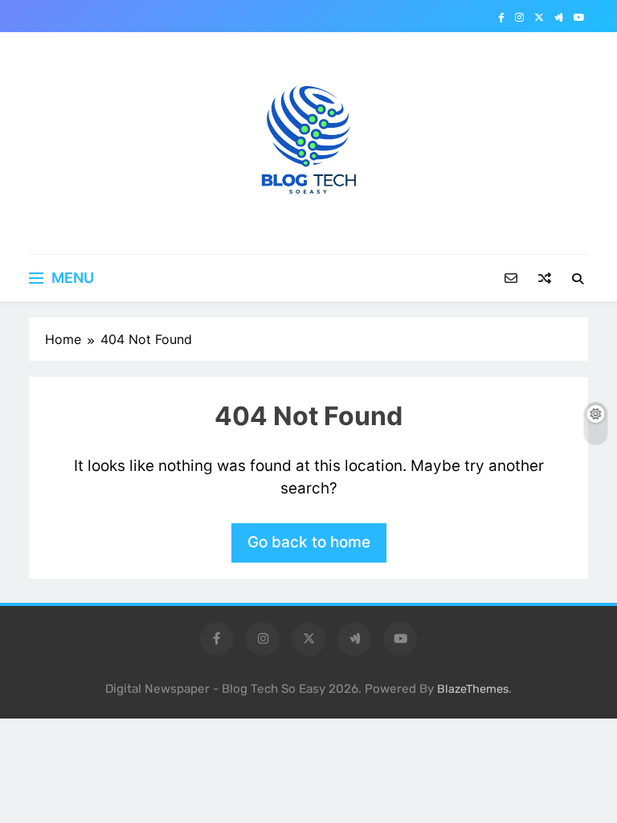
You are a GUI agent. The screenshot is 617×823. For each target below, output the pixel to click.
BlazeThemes (473, 689)
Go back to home (308, 542)
